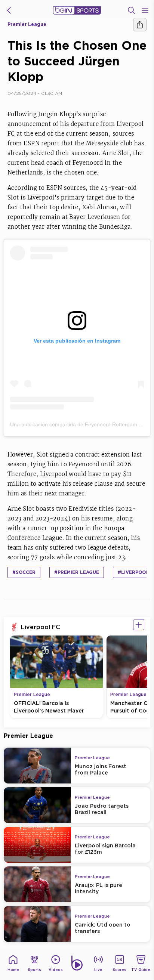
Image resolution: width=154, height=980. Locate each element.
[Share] (140, 24)
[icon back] (8, 10)
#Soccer (24, 572)
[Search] (131, 10)
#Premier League (76, 572)
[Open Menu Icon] (145, 10)
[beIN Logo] (77, 10)
